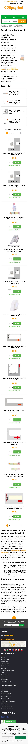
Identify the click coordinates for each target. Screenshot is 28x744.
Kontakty (3, 657)
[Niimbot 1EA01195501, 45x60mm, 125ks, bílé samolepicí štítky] (14, 273)
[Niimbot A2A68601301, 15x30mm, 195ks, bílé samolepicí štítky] (14, 434)
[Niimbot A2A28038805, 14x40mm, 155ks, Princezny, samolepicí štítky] (14, 209)
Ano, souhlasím (20, 737)
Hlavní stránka (4, 25)
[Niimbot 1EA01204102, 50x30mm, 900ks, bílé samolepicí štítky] (14, 177)
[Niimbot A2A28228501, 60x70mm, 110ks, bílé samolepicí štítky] (14, 144)
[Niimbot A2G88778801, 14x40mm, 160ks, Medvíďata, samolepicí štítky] (14, 241)
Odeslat (21, 625)
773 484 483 (7, 635)
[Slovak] (16, 650)
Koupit (17, 162)
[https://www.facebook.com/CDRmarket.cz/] (5, 717)
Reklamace (3, 668)
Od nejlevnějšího (18, 129)
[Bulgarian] (22, 650)
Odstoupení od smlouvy (6, 681)
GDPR (2, 672)
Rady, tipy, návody (5, 659)
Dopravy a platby (4, 661)
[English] (5, 650)
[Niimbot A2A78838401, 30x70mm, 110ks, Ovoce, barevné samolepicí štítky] (14, 466)
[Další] (21, 133)
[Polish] (10, 650)
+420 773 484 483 (11, 1)
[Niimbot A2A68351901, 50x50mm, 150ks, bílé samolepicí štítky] (14, 370)
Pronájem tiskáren (5, 677)
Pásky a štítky (11, 25)
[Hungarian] (7, 650)
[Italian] (19, 650)
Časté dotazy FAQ (5, 666)
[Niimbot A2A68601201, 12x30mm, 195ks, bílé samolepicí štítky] (14, 337)
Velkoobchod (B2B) (5, 664)
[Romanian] (13, 650)
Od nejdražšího (8, 129)
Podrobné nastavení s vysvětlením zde (14, 740)
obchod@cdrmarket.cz (16, 3)
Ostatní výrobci (19, 25)
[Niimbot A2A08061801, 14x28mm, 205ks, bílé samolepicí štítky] (14, 305)
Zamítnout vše (7, 737)
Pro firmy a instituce (5, 675)
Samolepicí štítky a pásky (6, 26)
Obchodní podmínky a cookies (7, 670)
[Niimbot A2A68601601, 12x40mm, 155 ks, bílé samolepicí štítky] (14, 402)
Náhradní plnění (4, 679)
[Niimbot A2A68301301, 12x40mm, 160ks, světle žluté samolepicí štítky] (14, 498)
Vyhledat (22, 21)
